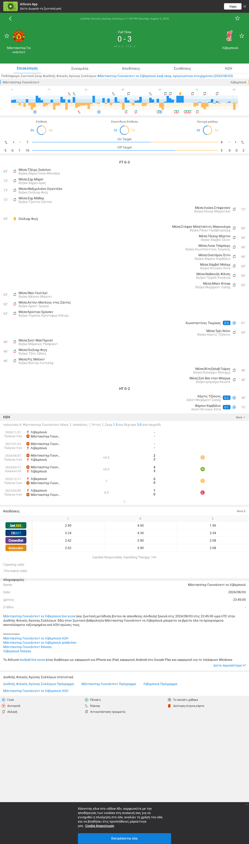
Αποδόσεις (11, 511)
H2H (6, 417)
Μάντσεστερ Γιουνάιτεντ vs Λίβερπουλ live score (39, 616)
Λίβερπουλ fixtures (17, 651)
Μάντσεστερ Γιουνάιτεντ (21, 82)
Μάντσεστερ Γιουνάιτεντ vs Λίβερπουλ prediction (39, 642)
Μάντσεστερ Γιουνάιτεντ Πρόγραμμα (108, 684)
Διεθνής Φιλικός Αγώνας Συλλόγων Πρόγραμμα (38, 684)
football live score (32, 660)
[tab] (27, 68)
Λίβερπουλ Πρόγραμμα (160, 684)
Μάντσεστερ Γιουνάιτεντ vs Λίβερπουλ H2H (35, 638)
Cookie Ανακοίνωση (99, 826)
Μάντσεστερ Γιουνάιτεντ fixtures (27, 647)
